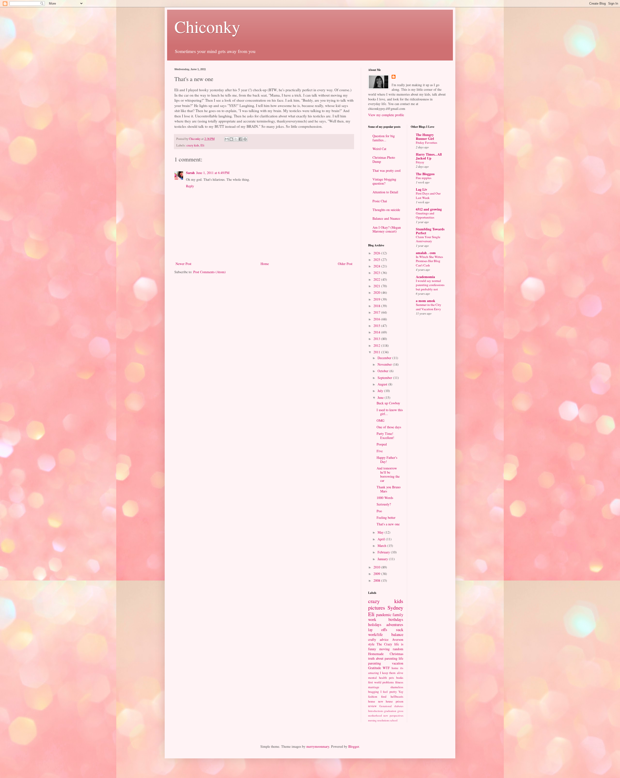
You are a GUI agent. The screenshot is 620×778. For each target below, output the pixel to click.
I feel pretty (388, 692)
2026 (377, 253)
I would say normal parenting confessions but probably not (430, 285)
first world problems (381, 682)
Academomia (425, 276)
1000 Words (385, 497)
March (382, 545)
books (399, 678)
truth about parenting (382, 658)
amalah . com (426, 252)
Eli (202, 145)
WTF (386, 667)
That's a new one (388, 524)
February (384, 552)
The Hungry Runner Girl (425, 136)
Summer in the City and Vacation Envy (428, 306)
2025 (377, 259)
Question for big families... (383, 138)
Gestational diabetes (391, 706)
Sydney (395, 607)
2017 (377, 312)
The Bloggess (425, 173)
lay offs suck (385, 629)
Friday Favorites (426, 142)
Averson (397, 639)
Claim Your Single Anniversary (428, 239)
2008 (377, 580)
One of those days (389, 427)
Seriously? (384, 504)
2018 (377, 305)
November (385, 364)
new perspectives (393, 715)
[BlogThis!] (231, 139)
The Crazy (384, 644)
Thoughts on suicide (386, 209)
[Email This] (226, 139)
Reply (190, 186)
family (398, 614)
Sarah (190, 172)
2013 (377, 338)
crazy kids (192, 145)
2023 (377, 272)
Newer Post (183, 263)
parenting (374, 663)
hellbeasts (397, 697)
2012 (377, 345)
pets (391, 678)
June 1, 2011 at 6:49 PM (212, 172)
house (371, 701)
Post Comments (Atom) (209, 272)
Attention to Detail (385, 192)
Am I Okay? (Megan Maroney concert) (386, 229)
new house (385, 701)
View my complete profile (386, 115)
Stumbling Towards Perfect (430, 231)
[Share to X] (235, 139)
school (393, 720)
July (381, 390)
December (385, 357)
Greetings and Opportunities (425, 215)
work (372, 619)
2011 (377, 352)
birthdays (395, 619)
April (382, 539)
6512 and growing (429, 209)
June (381, 397)
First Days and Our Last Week (428, 195)
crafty (372, 639)
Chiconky (207, 26)
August (383, 384)
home (395, 668)
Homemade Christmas (385, 653)
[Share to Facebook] (240, 139)
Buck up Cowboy (388, 403)
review (372, 706)
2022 (377, 279)
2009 (377, 573)
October (383, 371)
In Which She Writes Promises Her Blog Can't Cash (429, 261)
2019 (377, 299)
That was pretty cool (386, 170)
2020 (377, 292)
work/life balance (385, 634)
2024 (377, 266)
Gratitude (374, 667)
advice (384, 639)
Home (265, 263)
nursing (372, 720)
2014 (377, 332)
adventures (394, 624)
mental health (377, 678)
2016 (377, 319)
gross (400, 711)
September (385, 377)
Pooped (382, 444)
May (381, 532)
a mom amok (425, 300)
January (383, 559)
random (398, 649)
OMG (380, 420)
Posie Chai (379, 201)
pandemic (383, 614)
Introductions (375, 711)
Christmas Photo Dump (383, 159)
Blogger (353, 746)
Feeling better (386, 517)
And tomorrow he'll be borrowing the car (388, 474)
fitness (399, 682)
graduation (390, 711)
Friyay (420, 162)
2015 (377, 325)
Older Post (345, 263)
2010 (377, 567)
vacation (397, 663)
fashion (372, 697)
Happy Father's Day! (387, 459)
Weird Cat (379, 148)
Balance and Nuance (386, 218)
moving (384, 649)
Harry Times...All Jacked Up (429, 156)
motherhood (375, 715)
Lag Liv (421, 189)
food (383, 697)
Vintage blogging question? (384, 181)
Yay (400, 692)
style (371, 644)
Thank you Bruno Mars (389, 489)
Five (380, 451)
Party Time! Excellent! (385, 435)
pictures (376, 607)
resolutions (383, 720)
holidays (374, 624)
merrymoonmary (317, 746)
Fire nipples (423, 178)
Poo (379, 511)
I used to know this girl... (390, 412)
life (401, 658)
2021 (377, 286)
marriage (373, 687)
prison (399, 701)
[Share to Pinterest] (245, 139)
